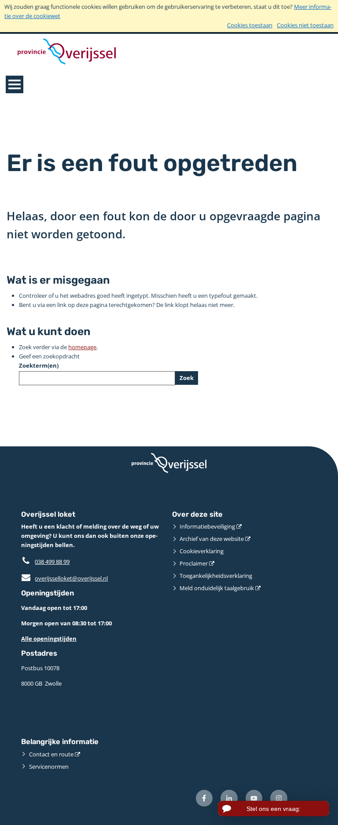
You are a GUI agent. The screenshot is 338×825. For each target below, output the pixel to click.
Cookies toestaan (249, 25)
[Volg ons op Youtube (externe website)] (254, 798)
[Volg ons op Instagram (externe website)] (278, 798)
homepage (82, 347)
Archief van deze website (212, 539)
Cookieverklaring (202, 551)
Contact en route (51, 754)
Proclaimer (194, 563)
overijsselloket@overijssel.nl (64, 578)
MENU (14, 84)
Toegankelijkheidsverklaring (216, 576)
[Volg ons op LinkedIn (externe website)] (229, 798)
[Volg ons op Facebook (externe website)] (204, 798)
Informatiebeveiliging (207, 526)
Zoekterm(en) (39, 365)
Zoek (187, 378)
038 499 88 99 (52, 562)
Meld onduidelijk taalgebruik (217, 588)
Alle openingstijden (49, 638)
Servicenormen (49, 766)
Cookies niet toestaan (305, 25)
